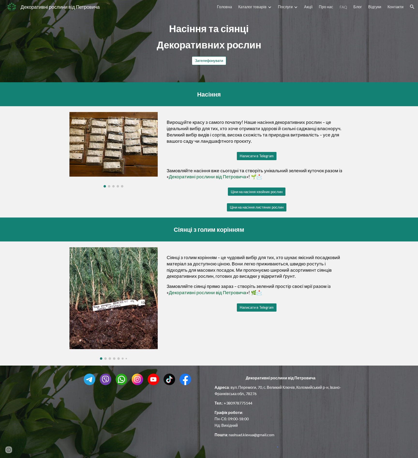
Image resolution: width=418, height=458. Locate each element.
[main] (209, 36)
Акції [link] (308, 6)
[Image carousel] (113, 149)
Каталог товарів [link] (252, 6)
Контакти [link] (395, 6)
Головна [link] (224, 6)
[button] (412, 7)
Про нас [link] (326, 6)
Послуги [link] (285, 6)
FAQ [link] (343, 7)
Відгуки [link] (374, 6)
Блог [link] (357, 6)
